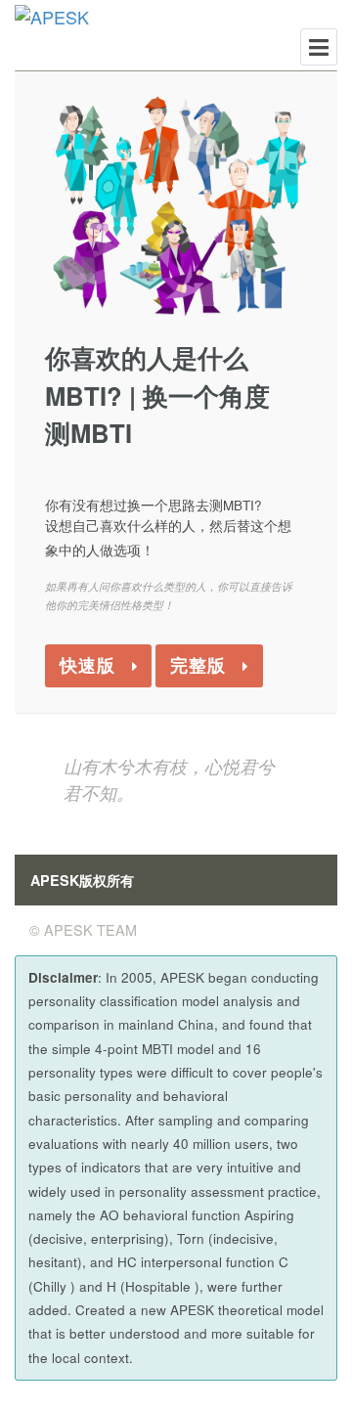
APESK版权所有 (82, 880)
